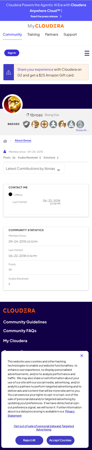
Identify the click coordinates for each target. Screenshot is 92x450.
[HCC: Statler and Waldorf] (53, 124)
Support (70, 34)
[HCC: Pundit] (62, 124)
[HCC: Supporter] (44, 124)
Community (12, 34)
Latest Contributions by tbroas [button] (30, 168)
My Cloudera (15, 340)
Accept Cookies (60, 440)
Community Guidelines (25, 321)
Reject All (29, 440)
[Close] (81, 355)
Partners (51, 34)
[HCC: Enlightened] (80, 124)
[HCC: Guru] (71, 124)
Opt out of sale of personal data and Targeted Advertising (44, 427)
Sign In (12, 52)
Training (33, 34)
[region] (45, 399)
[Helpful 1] (26, 124)
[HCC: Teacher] (35, 124)
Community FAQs (19, 330)
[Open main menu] (87, 53)
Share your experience (35, 69)
